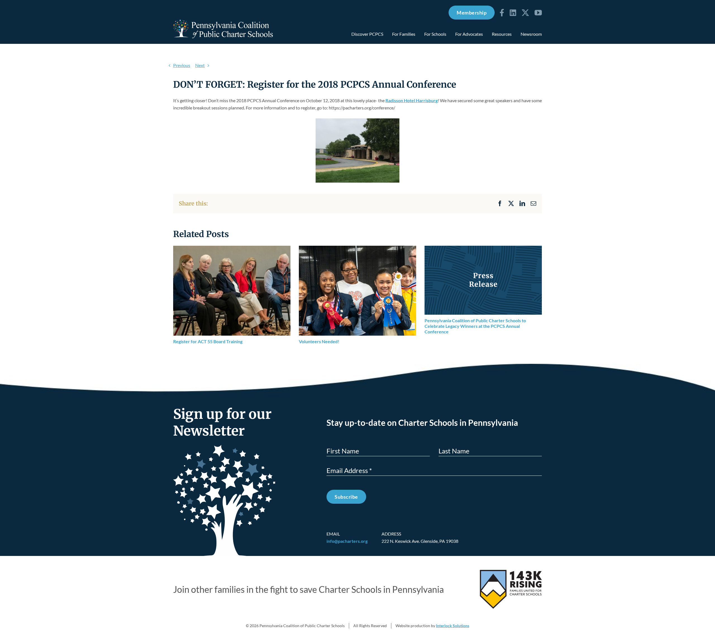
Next (200, 65)
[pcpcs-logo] (223, 21)
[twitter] (525, 12)
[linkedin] (513, 12)
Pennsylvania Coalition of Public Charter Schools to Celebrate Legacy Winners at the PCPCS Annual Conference (475, 326)
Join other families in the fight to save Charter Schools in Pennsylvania (308, 589)
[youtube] (538, 12)
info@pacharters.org (347, 541)
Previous (181, 65)
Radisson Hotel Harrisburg (411, 100)
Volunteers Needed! (319, 341)
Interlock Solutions (452, 625)
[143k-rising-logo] (511, 572)
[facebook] (502, 12)
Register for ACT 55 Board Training (207, 341)
